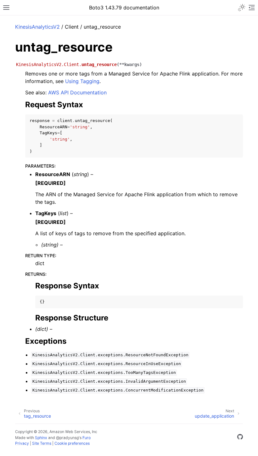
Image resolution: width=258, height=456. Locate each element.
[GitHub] (240, 438)
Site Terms (41, 443)
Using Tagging (82, 81)
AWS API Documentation (77, 92)
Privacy (22, 443)
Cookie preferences (72, 443)
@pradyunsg (67, 437)
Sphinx (41, 437)
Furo (86, 437)
